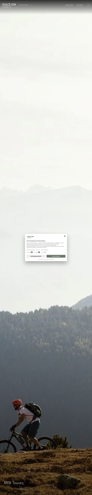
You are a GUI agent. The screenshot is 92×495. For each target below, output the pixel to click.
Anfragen (69, 5)
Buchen (80, 5)
